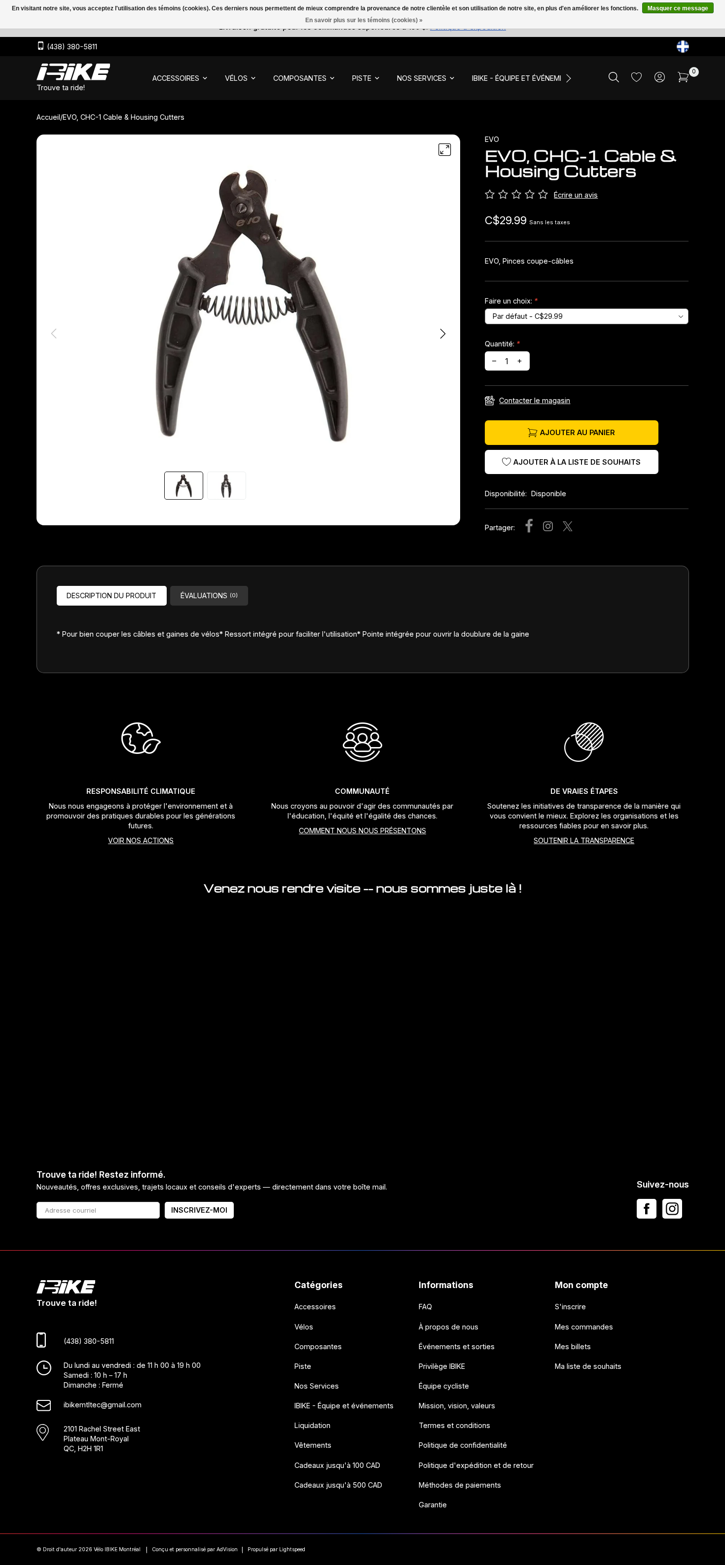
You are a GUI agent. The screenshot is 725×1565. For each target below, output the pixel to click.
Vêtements (312, 1445)
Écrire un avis (576, 195)
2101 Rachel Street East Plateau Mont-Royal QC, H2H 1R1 (102, 1438)
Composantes (318, 1346)
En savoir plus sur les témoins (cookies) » (364, 20)
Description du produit (111, 595)
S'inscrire (570, 1306)
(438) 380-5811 (71, 47)
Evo (492, 139)
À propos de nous (448, 1326)
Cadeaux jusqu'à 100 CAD (337, 1465)
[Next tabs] (568, 78)
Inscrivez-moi (199, 1210)
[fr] (683, 46)
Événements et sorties (457, 1346)
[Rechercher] (614, 79)
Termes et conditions (454, 1425)
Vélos (303, 1326)
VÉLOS (236, 78)
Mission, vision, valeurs (457, 1405)
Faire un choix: (511, 301)
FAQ (425, 1306)
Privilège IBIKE (442, 1366)
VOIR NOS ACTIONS (141, 840)
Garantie (433, 1504)
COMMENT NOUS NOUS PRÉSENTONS (362, 830)
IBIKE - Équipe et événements (344, 1405)
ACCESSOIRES (175, 78)
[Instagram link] (672, 1209)
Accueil (48, 117)
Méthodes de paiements (460, 1485)
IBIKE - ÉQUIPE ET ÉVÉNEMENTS (525, 78)
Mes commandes (584, 1326)
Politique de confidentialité (463, 1445)
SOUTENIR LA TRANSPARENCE (584, 840)
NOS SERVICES (421, 78)
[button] (442, 333)
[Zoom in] (444, 149)
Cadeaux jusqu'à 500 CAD (338, 1485)
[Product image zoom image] (248, 304)
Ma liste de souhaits (588, 1366)
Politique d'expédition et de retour (476, 1465)
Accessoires (315, 1306)
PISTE (361, 78)
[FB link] (646, 1209)
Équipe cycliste (444, 1386)
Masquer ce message (678, 8)
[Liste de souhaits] (636, 79)
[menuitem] (180, 78)
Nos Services (316, 1386)
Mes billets (573, 1346)
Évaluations (209, 595)
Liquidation (312, 1425)
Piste (302, 1366)
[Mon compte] (659, 79)
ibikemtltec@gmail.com (103, 1404)
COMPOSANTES (299, 78)
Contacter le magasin (534, 400)
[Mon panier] (683, 79)
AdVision (227, 1549)
